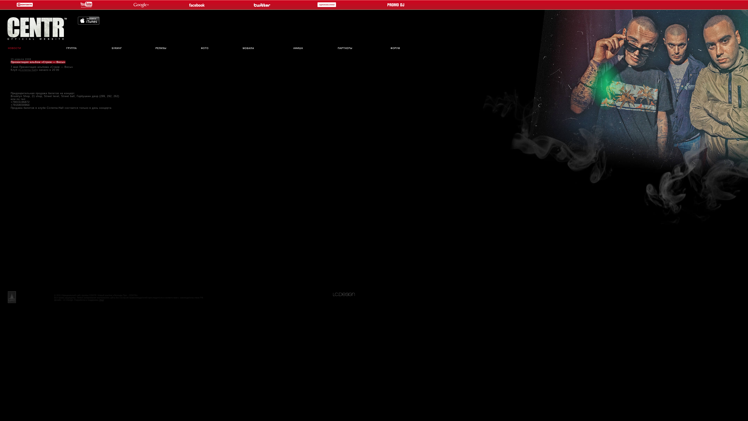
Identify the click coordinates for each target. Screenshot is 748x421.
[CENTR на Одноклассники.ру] (326, 5)
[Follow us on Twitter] (261, 5)
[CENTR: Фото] (205, 48)
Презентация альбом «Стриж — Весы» (38, 62)
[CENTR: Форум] (398, 48)
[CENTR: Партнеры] (345, 48)
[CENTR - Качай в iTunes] (88, 23)
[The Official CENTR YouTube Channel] (85, 5)
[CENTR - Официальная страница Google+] (141, 5)
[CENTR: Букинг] (117, 48)
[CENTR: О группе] (71, 48)
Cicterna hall (28, 69)
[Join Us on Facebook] (197, 5)
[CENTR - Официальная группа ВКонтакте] (23, 5)
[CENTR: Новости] (12, 48)
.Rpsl (101, 300)
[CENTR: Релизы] (160, 48)
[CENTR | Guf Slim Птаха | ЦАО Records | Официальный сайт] (39, 27)
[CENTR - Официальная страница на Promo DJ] (396, 5)
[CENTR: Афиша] (299, 48)
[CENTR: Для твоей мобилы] (248, 48)
